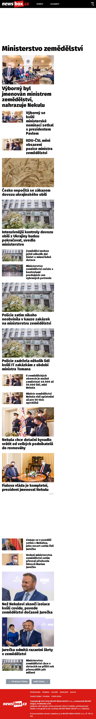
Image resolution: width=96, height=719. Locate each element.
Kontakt (54, 692)
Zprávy (39, 4)
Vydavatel (64, 692)
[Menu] (92, 4)
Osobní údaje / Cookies (40, 696)
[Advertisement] (32, 513)
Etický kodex (35, 692)
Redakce (45, 692)
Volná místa (56, 696)
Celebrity (54, 4)
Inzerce (73, 692)
